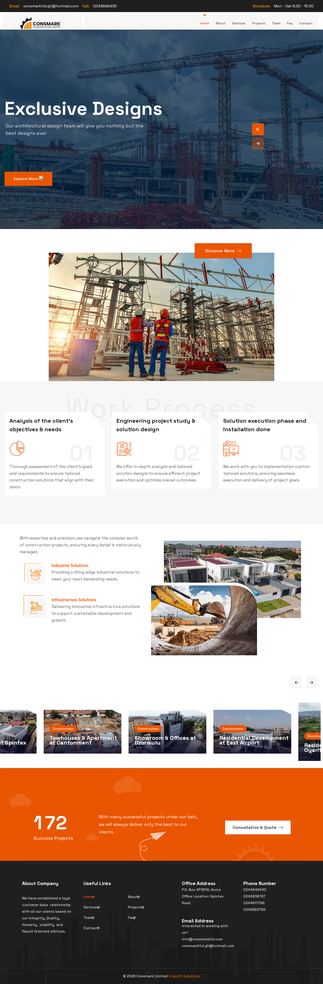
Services (238, 23)
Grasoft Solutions (184, 976)
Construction (89, 729)
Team (276, 23)
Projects (258, 23)
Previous (296, 682)
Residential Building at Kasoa (276, 744)
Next (312, 682)
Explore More (26, 178)
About (221, 23)
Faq (290, 23)
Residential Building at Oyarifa (191, 747)
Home (204, 23)
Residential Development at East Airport (110, 740)
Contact (306, 23)
